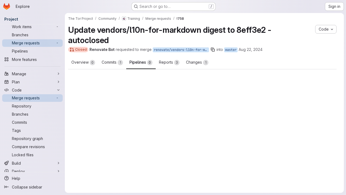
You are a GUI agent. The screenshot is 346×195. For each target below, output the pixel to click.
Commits (111, 62)
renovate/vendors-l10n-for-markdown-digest (181, 50)
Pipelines (140, 62)
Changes (196, 62)
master (231, 50)
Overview (82, 62)
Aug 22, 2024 (250, 49)
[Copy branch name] (212, 49)
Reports (168, 62)
